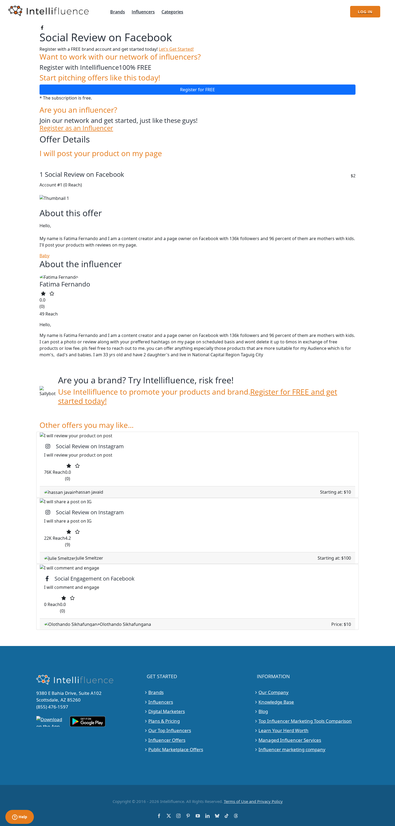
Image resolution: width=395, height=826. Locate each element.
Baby (44, 256)
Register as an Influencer (76, 128)
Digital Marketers (166, 711)
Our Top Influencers (169, 730)
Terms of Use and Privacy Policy (253, 801)
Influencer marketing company (291, 749)
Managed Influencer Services (289, 740)
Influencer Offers (166, 740)
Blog (263, 711)
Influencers (160, 702)
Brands (156, 692)
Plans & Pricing (164, 721)
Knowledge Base (276, 702)
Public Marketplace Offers (175, 749)
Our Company (273, 692)
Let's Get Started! (176, 49)
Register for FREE (197, 90)
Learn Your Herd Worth (283, 730)
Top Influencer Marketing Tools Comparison (305, 721)
